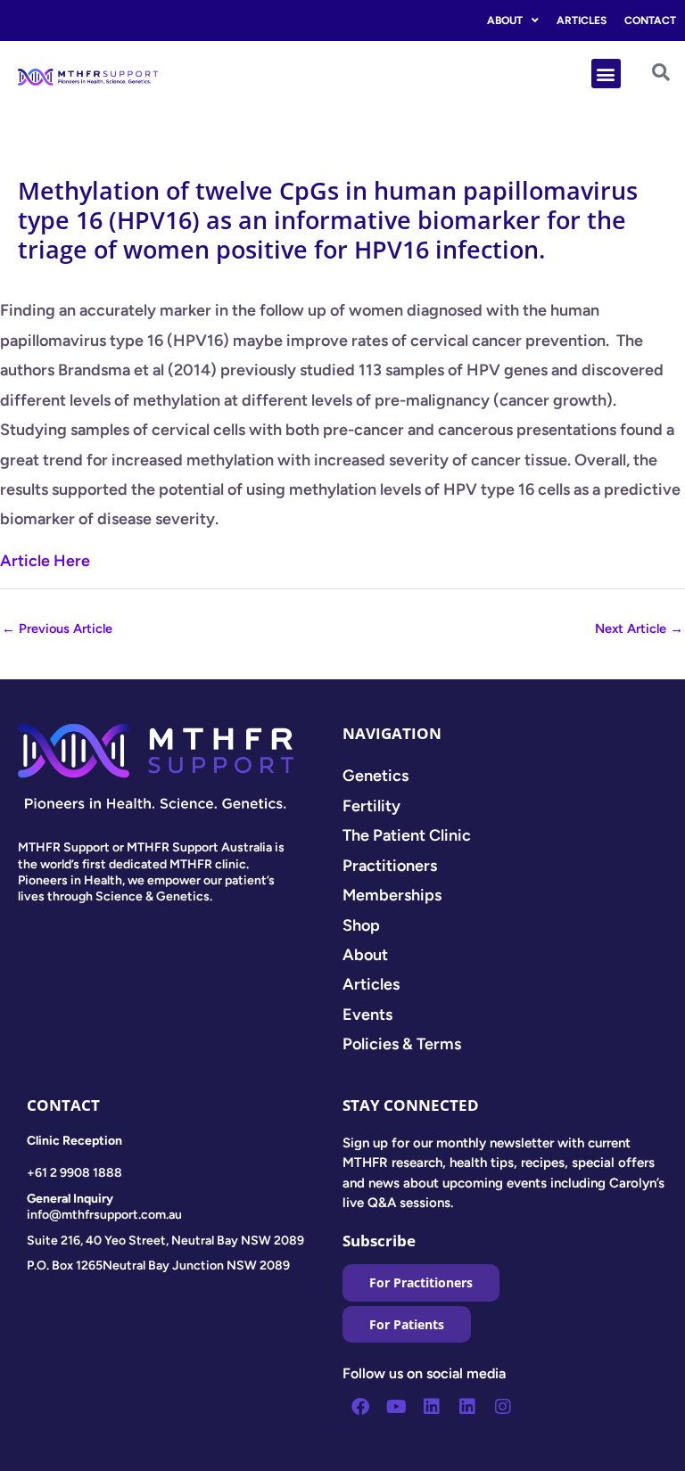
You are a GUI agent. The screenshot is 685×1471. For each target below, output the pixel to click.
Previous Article (57, 628)
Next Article (639, 628)
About (505, 20)
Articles (582, 20)
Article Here (45, 561)
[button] (606, 73)
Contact (650, 20)
